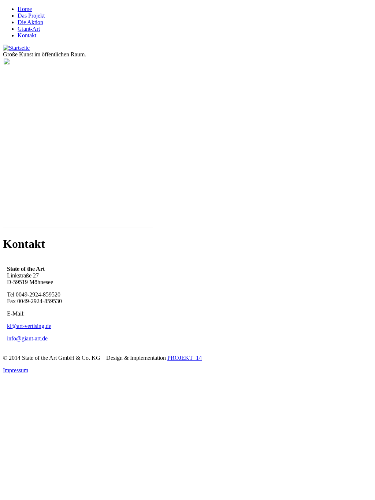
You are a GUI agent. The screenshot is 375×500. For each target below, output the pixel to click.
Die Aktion (30, 22)
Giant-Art (29, 29)
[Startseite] (16, 48)
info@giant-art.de (27, 338)
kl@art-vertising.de (29, 326)
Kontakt (27, 35)
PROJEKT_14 (184, 358)
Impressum (15, 370)
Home (25, 9)
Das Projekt (31, 15)
